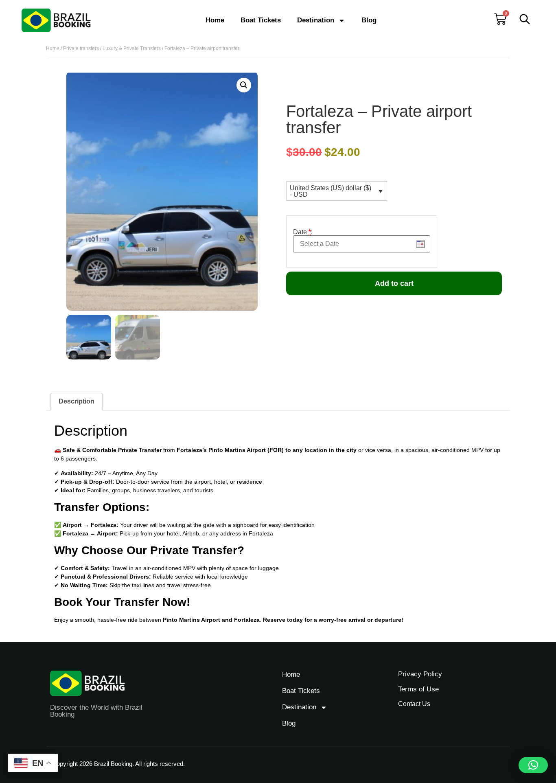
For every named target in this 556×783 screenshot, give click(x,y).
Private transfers (81, 48)
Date (303, 232)
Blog (369, 20)
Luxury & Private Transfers (132, 48)
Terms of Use (418, 689)
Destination (315, 20)
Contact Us (414, 703)
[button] (243, 85)
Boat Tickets (261, 20)
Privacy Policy (420, 674)
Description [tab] (76, 401)
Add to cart (394, 283)
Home (215, 20)
